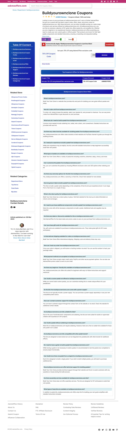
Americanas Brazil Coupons (20, 125)
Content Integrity (69, 411)
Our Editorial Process (70, 414)
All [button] (46, 39)
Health (51, 1)
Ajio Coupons (15, 156)
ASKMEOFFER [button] (99, 55)
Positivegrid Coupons (18, 100)
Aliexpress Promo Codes (19, 97)
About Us (15, 1)
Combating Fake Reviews (72, 407)
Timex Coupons (16, 128)
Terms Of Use (40, 414)
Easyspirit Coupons (17, 163)
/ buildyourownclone (32, 10)
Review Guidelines (97, 404)
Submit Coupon (13, 414)
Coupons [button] (58, 39)
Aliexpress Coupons (17, 104)
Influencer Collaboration (16, 418)
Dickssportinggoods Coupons (21, 146)
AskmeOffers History (15, 404)
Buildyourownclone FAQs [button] (20, 64)
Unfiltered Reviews (97, 407)
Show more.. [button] (46, 36)
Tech (55, 1)
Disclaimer (39, 404)
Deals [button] (70, 39)
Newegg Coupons (17, 114)
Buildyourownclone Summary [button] (22, 49)
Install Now (110, 44)
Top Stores (14, 184)
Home (9, 1)
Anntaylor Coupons (17, 107)
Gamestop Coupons (17, 118)
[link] (11, 207)
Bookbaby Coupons (17, 149)
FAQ (37, 407)
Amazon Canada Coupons (19, 160)
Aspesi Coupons (16, 121)
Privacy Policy (28, 429)
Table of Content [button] (22, 45)
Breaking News (32, 1)
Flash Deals (15, 188)
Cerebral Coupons (17, 142)
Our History (23, 1)
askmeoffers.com (17, 5)
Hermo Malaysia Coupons (19, 139)
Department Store (17, 181)
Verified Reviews (96, 411)
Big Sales (14, 191)
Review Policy (68, 404)
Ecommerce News (42, 1)
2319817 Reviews (61, 17)
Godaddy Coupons (17, 111)
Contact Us (12, 411)
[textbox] (61, 6)
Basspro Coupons (17, 153)
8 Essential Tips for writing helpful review (100, 415)
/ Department (21, 10)
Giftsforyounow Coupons (19, 132)
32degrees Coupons (17, 135)
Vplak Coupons (16, 167)
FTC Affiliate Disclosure (44, 411)
